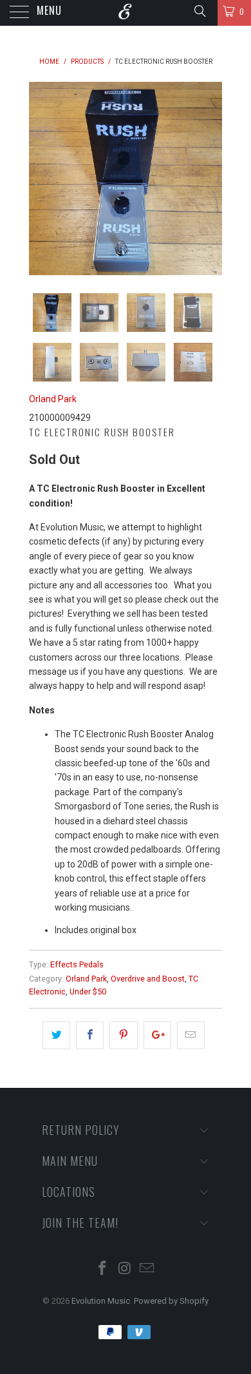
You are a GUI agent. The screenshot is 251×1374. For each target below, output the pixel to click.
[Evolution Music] (126, 13)
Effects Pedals (77, 964)
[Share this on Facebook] (90, 1035)
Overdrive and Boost (148, 978)
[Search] (199, 11)
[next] (210, 178)
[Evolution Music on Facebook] (102, 1269)
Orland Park (53, 399)
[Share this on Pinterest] (123, 1035)
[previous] (41, 178)
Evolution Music (100, 1301)
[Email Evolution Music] (147, 1269)
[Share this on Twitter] (56, 1035)
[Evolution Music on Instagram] (125, 1269)
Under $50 (88, 991)
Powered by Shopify (171, 1301)
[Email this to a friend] (191, 1035)
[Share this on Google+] (157, 1035)
